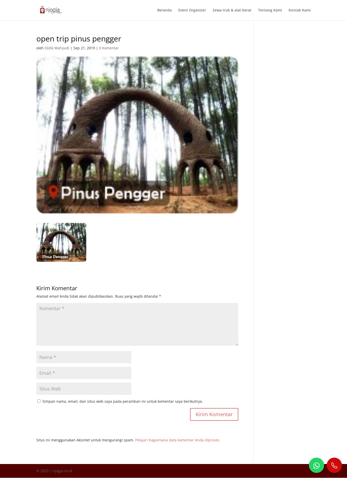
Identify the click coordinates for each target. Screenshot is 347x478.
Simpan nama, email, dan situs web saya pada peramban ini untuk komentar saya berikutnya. (122, 401)
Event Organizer (192, 10)
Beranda (164, 10)
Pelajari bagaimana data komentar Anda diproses (177, 440)
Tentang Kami (270, 10)
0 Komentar (109, 48)
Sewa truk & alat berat (232, 10)
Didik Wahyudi (57, 48)
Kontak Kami (300, 10)
